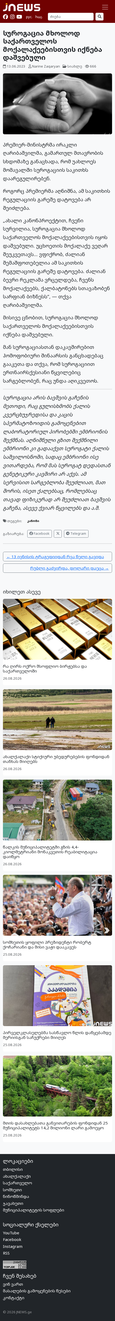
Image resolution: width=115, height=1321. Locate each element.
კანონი (33, 521)
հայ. (39, 16)
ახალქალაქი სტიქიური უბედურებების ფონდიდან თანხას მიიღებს (56, 759)
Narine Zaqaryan (46, 66)
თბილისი (13, 1169)
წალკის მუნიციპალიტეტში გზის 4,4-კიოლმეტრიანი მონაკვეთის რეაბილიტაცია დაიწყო (50, 851)
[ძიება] (99, 16)
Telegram (78, 533)
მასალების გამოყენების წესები (37, 1290)
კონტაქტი (13, 1297)
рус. (29, 16)
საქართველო (17, 1182)
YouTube (11, 1232)
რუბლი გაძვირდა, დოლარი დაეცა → (69, 568)
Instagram (12, 1246)
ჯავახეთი (13, 1203)
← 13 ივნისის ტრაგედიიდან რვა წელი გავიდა (55, 556)
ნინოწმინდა (16, 1196)
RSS (6, 1253)
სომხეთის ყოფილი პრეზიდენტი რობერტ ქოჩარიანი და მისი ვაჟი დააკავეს (47, 944)
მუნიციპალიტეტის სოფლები (33, 1210)
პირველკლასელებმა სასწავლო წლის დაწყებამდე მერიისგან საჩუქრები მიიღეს (57, 1035)
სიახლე (74, 66)
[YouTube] (19, 16)
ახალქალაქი (17, 1176)
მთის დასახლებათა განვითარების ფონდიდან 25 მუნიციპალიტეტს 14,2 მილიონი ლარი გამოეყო (55, 1125)
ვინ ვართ (13, 1284)
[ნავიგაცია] (105, 7)
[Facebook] (5, 16)
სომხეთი (12, 1189)
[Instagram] (12, 16)
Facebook (41, 533)
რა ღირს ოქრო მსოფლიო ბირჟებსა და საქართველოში (45, 668)
